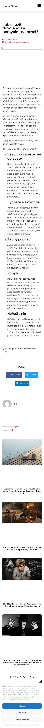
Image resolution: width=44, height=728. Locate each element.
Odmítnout (22, 713)
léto (29, 349)
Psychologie (24, 42)
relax (6, 351)
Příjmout (22, 706)
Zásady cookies (10, 725)
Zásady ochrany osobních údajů (27, 725)
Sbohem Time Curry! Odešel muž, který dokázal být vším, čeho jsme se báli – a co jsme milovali (22, 662)
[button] (40, 681)
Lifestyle (16, 42)
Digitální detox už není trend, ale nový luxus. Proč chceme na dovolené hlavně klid (22, 491)
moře (34, 349)
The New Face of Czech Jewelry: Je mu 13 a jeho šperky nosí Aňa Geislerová (22, 605)
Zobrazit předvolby (22, 719)
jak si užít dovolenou (20, 349)
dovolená (8, 349)
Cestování (8, 42)
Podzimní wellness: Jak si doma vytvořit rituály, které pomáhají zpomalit (22, 548)
